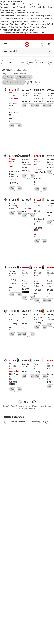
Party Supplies (12, 21)
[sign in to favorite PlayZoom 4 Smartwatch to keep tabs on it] (40, 241)
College (9, 4)
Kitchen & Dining (31, 7)
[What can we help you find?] (27, 51)
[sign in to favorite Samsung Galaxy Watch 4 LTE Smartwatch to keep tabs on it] (15, 125)
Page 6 (43, 406)
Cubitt (23, 286)
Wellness (22, 15)
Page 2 (13, 406)
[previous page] (20, 402)
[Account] (42, 44)
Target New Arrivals (8, 1)
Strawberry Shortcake (35, 369)
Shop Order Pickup (10, 30)
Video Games (31, 18)
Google (10, 276)
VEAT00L (34, 286)
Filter (9, 62)
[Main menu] (5, 44)
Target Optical (16, 24)
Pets (10, 15)
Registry (11, 32)
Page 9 (31, 408)
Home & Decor (17, 7)
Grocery (12, 10)
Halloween (18, 4)
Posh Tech (9, 320)
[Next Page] (51, 63)
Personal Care (26, 12)
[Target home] (27, 44)
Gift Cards (32, 21)
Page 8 (24, 408)
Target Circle (28, 32)
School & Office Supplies (37, 15)
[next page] (34, 402)
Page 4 (28, 406)
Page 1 (6, 406)
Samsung (10, 108)
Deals (25, 24)
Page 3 (21, 406)
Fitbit (10, 379)
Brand (42, 62)
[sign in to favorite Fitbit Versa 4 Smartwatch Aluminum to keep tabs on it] (15, 389)
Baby (11, 12)
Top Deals (19, 27)
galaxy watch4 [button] (20, 73)
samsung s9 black (17, 422)
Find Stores (39, 32)
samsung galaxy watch (41, 422)
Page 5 (35, 406)
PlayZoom (9, 176)
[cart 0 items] (48, 44)
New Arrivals (43, 24)
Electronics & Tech (16, 18)
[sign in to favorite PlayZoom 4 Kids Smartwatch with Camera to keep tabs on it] (15, 188)
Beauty (17, 12)
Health (15, 15)
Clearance (32, 24)
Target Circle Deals (32, 27)
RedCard (19, 32)
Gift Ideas (23, 21)
